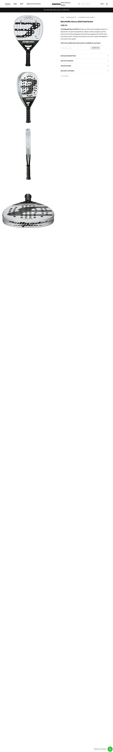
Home (62, 17)
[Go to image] (52, 373)
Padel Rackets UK (71, 17)
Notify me (95, 47)
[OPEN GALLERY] (28, 40)
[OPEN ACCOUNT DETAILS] (107, 4)
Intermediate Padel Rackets (86, 17)
